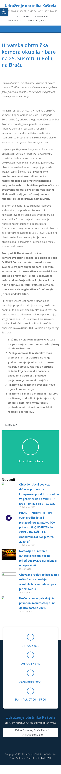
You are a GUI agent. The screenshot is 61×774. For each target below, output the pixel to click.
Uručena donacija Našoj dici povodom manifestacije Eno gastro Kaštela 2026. (37, 603)
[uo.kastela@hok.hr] (30, 673)
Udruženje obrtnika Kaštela (30, 5)
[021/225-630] (30, 637)
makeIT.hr (46, 758)
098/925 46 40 (30, 663)
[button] (4, 12)
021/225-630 (30, 646)
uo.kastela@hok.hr (30, 681)
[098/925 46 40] (30, 655)
